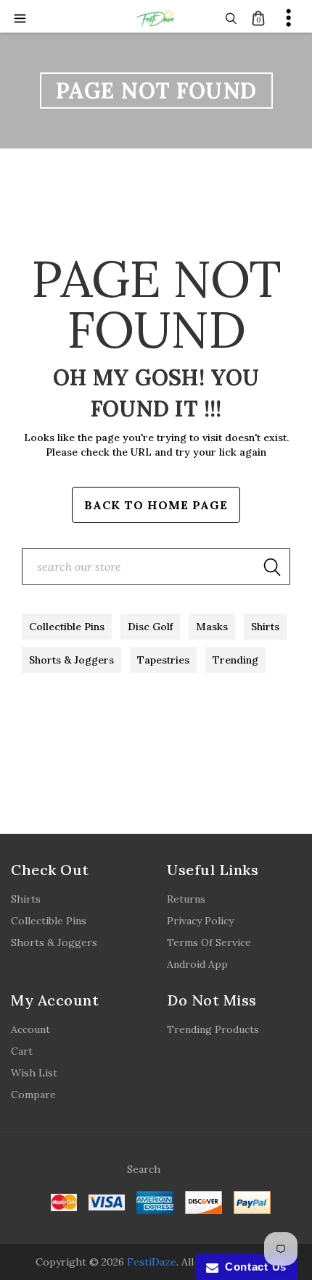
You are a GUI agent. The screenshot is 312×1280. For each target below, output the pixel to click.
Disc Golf (150, 626)
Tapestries (163, 659)
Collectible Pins (66, 626)
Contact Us (252, 1266)
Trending (235, 659)
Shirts (265, 626)
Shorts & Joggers (71, 659)
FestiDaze (151, 1261)
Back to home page (156, 505)
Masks (212, 626)
